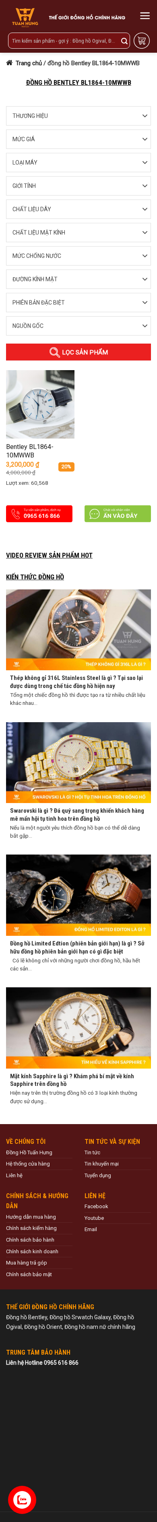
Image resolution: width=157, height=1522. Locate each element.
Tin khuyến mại (102, 1164)
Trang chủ (28, 63)
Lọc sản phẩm (84, 352)
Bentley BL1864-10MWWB (30, 451)
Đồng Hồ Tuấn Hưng (29, 1152)
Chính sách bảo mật (29, 1274)
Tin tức (92, 1152)
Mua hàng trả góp (26, 1263)
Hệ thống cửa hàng (28, 1164)
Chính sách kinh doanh (32, 1251)
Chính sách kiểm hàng (31, 1228)
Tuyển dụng (98, 1175)
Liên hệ (14, 1175)
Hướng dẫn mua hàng (31, 1217)
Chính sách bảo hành (30, 1240)
